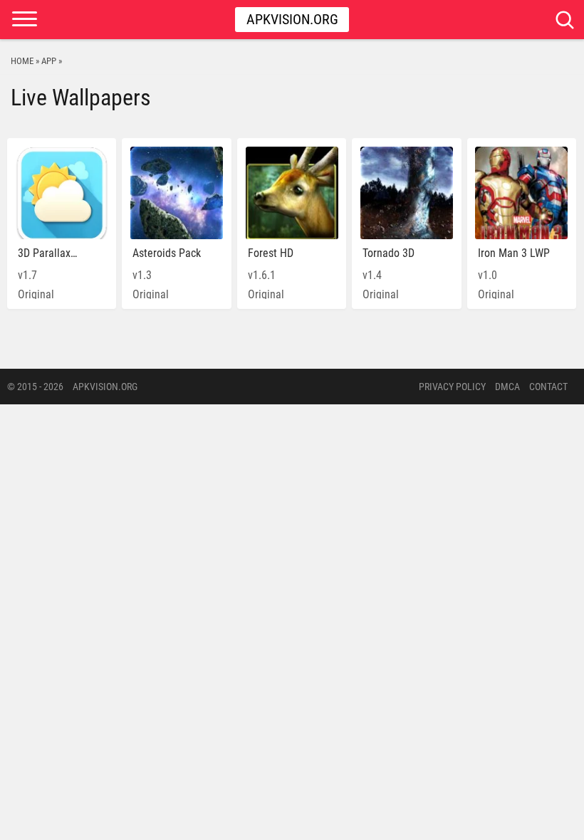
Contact (548, 386)
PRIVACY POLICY (452, 386)
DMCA (507, 386)
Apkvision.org (292, 19)
